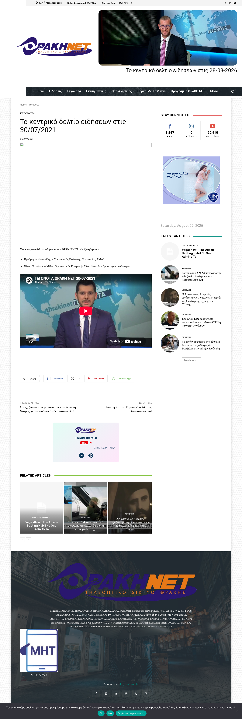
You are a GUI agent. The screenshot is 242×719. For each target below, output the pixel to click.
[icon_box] (125, 3)
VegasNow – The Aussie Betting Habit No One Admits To (41, 525)
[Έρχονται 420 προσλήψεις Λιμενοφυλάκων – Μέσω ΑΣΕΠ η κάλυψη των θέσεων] (170, 320)
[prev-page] (22, 539)
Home (23, 104)
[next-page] (28, 539)
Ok (101, 713)
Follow (191, 124)
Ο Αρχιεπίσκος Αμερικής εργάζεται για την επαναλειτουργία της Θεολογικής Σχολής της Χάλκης (130, 524)
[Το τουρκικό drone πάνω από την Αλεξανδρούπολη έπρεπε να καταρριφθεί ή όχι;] (86, 508)
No (110, 713)
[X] (146, 693)
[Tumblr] (136, 693)
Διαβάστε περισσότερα (131, 713)
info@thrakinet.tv (128, 684)
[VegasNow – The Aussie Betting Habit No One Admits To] (41, 508)
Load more (190, 360)
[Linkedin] (116, 693)
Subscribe (213, 124)
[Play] (81, 455)
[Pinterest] (126, 693)
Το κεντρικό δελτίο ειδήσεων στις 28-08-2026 (181, 70)
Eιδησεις (85, 518)
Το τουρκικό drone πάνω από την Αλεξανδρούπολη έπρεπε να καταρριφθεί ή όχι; (86, 525)
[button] (232, 91)
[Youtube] (235, 3)
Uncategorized (41, 518)
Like (170, 124)
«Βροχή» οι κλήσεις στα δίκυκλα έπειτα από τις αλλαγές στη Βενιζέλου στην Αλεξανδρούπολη (201, 345)
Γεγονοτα (34, 104)
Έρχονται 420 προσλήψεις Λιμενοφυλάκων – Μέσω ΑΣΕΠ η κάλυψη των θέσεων (201, 322)
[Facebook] (225, 3)
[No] (237, 711)
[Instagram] (230, 3)
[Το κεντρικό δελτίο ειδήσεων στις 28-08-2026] (168, 38)
